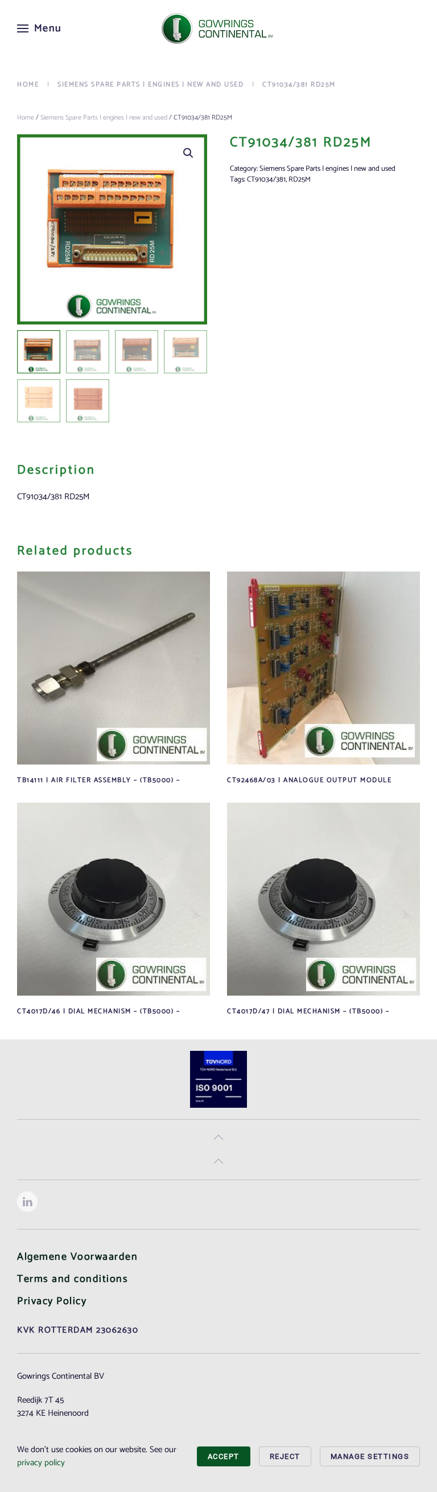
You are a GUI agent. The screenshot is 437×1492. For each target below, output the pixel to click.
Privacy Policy (51, 1301)
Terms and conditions (72, 1279)
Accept (224, 1456)
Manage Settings (370, 1456)
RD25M (299, 180)
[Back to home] (218, 28)
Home (25, 117)
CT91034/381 (266, 180)
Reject (285, 1456)
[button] (39, 28)
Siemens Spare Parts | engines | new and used (103, 117)
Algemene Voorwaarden (77, 1256)
